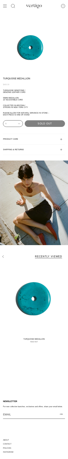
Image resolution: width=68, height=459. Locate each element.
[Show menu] (5, 6)
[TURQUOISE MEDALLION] (34, 299)
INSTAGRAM (8, 452)
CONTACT (7, 444)
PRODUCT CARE (10, 139)
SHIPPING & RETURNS (13, 149)
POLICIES (7, 448)
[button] (13, 6)
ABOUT (6, 440)
